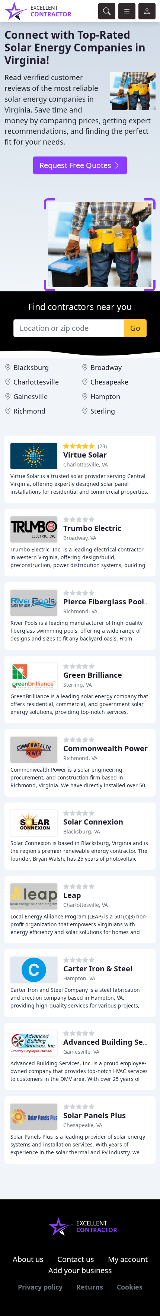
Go (135, 328)
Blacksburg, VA (81, 831)
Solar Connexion (93, 822)
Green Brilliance (92, 675)
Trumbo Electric (92, 528)
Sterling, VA (77, 684)
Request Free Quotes (76, 165)
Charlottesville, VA (85, 464)
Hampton (105, 396)
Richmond (29, 410)
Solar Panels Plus (94, 1115)
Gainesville (30, 396)
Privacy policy (40, 1286)
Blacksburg (31, 367)
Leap (72, 895)
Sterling (102, 410)
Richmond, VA (80, 611)
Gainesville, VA (81, 1051)
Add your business (80, 1270)
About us (28, 1259)
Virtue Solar (85, 455)
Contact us (75, 1259)
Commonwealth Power (105, 748)
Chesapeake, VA (82, 1125)
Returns (89, 1286)
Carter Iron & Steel (97, 969)
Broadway (106, 367)
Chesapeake (109, 381)
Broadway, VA (79, 537)
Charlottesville (36, 381)
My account (128, 1259)
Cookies (130, 1286)
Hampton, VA (79, 978)
